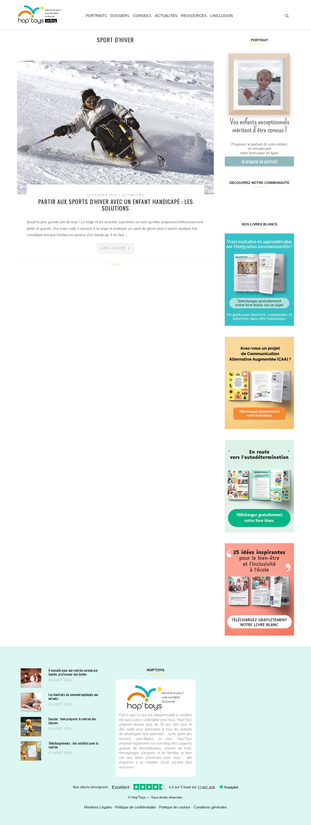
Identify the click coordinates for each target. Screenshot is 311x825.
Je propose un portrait (259, 161)
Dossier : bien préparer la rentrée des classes (72, 720)
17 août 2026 (60, 753)
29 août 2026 (60, 680)
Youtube (276, 198)
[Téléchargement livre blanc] (259, 279)
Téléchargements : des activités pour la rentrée (73, 745)
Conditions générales (210, 807)
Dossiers (119, 16)
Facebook (230, 198)
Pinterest (253, 198)
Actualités (166, 16)
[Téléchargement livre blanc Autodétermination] (259, 486)
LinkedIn (265, 198)
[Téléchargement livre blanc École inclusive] (259, 589)
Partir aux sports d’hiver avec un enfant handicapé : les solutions (115, 204)
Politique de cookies (174, 807)
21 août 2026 (60, 704)
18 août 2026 (60, 728)
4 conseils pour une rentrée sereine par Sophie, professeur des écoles (73, 672)
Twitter (288, 198)
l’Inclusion (221, 16)
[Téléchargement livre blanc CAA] (259, 382)
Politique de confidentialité (135, 807)
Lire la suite (113, 248)
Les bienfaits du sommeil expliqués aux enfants (73, 696)
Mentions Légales (98, 807)
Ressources (194, 16)
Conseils (142, 16)
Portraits (96, 16)
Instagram (242, 198)
